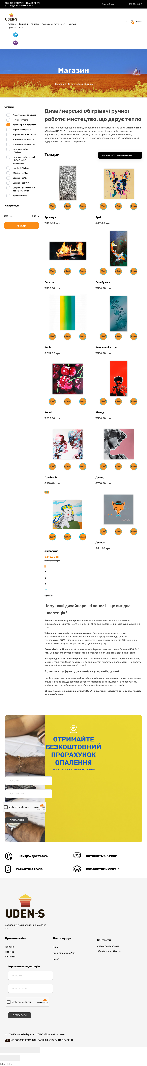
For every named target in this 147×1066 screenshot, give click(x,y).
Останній (48, 596)
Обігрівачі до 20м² (21, 183)
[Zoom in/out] (35, 1050)
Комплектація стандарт (23, 139)
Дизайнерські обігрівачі (24, 125)
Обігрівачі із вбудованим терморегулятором (24, 189)
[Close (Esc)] (5, 1050)
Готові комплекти (20, 120)
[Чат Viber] (15, 43)
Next (47, 589)
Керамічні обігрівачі (21, 129)
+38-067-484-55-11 (108, 946)
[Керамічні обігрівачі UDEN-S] (11, 17)
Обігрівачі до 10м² (20, 173)
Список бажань (109, 4)
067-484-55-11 (135, 4)
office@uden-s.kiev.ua (109, 951)
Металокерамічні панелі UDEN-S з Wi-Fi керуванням (24, 160)
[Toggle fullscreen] (25, 1050)
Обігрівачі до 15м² (20, 178)
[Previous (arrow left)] (5, 1058)
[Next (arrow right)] (15, 1058)
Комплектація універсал (24, 144)
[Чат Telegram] (15, 34)
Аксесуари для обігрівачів (24, 115)
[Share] (15, 1050)
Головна (59, 84)
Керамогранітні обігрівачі (24, 134)
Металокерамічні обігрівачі (20, 151)
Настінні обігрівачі (21, 168)
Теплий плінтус (20, 195)
